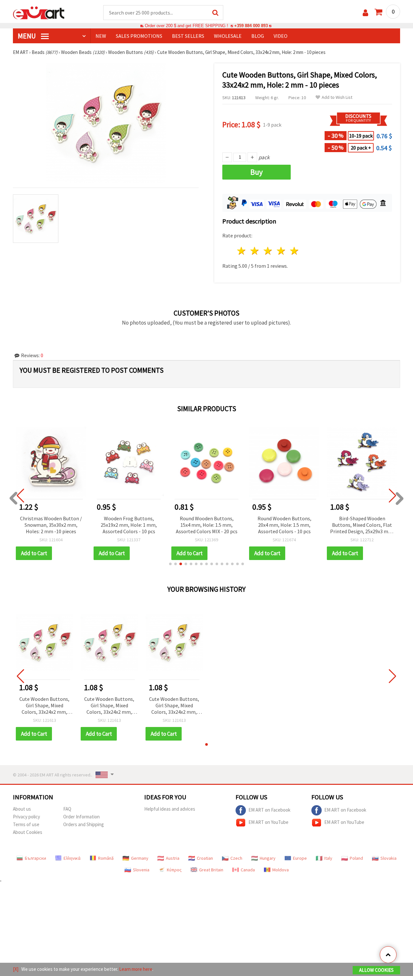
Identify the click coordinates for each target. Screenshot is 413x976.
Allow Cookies (376, 970)
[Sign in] (365, 13)
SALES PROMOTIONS (139, 36)
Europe (300, 858)
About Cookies (27, 832)
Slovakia (388, 858)
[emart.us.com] (39, 12)
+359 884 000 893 (251, 25)
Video (280, 36)
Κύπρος (174, 870)
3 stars (268, 250)
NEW (101, 36)
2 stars (255, 250)
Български (35, 858)
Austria (172, 858)
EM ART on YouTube (268, 822)
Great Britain (211, 870)
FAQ (67, 809)
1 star (241, 250)
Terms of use (26, 824)
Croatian (205, 858)
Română (106, 858)
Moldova (280, 870)
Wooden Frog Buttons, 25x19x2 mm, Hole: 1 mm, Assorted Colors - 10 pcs (129, 525)
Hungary (268, 858)
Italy (328, 858)
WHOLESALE (228, 36)
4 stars (281, 250)
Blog (257, 36)
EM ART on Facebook (269, 810)
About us (22, 809)
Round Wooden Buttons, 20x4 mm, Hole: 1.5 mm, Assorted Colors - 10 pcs (284, 525)
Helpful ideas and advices (169, 809)
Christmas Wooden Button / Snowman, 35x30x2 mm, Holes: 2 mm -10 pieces (51, 525)
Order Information (81, 817)
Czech (236, 858)
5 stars (294, 250)
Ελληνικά (72, 858)
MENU (27, 35)
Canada (248, 870)
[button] (170, 564)
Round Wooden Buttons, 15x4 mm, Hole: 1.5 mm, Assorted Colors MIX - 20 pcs (206, 525)
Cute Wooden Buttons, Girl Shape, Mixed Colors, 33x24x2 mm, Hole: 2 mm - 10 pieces (44, 706)
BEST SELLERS (188, 36)
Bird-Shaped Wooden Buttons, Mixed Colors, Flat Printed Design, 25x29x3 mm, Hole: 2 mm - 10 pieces (362, 525)
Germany (139, 858)
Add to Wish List (337, 97)
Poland (356, 858)
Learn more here (135, 969)
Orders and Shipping (83, 824)
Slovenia (141, 870)
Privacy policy (26, 817)
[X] (15, 969)
